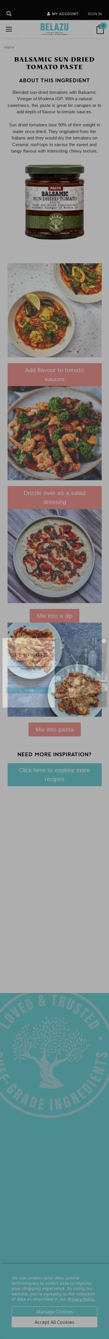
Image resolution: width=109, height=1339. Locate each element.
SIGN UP (28, 687)
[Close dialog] (104, 638)
